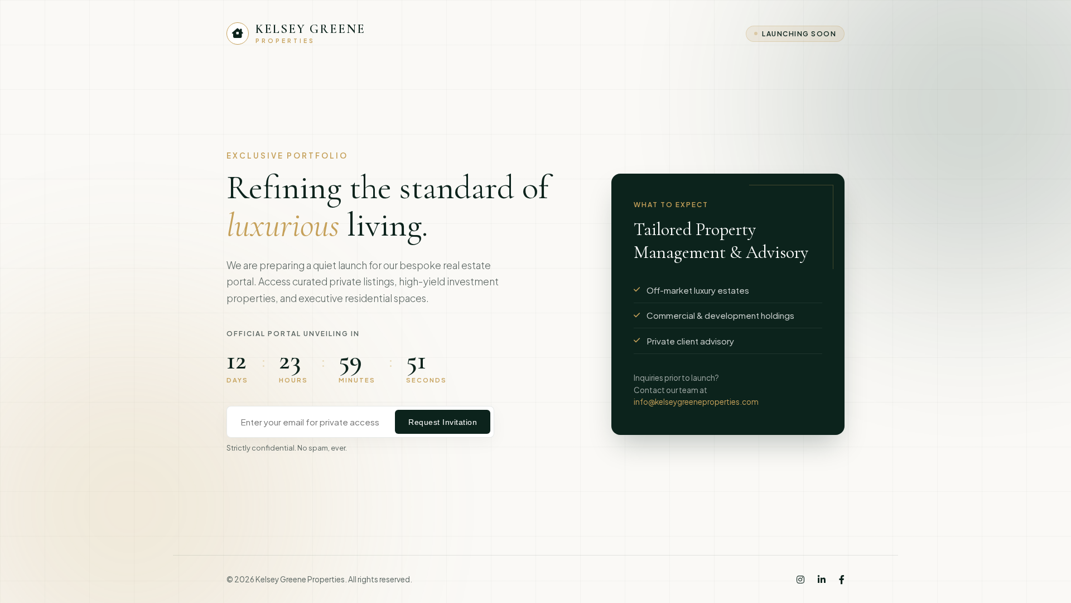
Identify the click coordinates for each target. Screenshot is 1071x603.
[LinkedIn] (822, 579)
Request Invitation (442, 422)
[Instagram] (800, 579)
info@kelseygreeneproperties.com (696, 401)
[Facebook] (842, 579)
